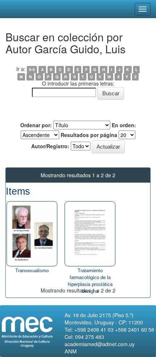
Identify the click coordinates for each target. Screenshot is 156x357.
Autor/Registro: (50, 146)
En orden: (124, 125)
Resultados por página (89, 134)
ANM (71, 351)
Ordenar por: (36, 125)
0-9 (32, 69)
